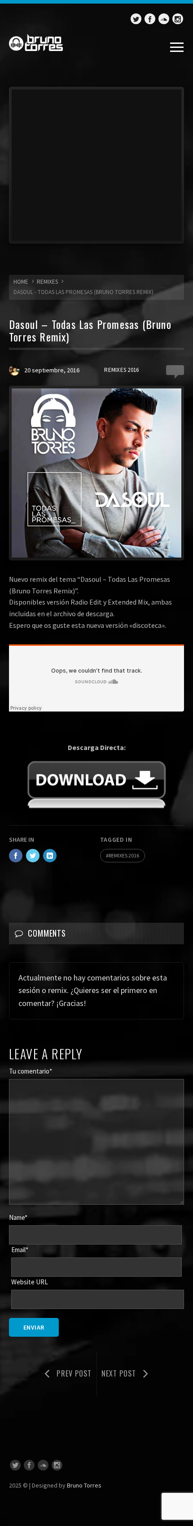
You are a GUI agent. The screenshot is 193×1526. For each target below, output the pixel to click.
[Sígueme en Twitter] (136, 18)
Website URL (29, 1282)
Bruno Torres (84, 1485)
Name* (18, 1217)
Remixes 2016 (121, 370)
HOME (20, 282)
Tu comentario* (30, 1071)
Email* (19, 1249)
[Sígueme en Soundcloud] (163, 18)
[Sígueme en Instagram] (177, 18)
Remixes (47, 282)
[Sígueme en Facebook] (150, 18)
